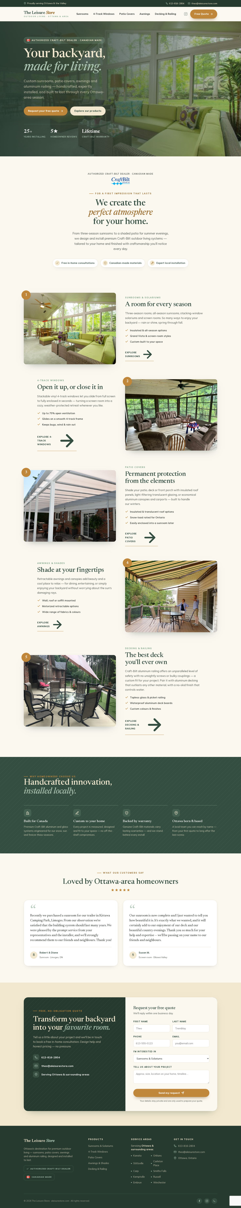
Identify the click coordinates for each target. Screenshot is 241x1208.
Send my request (169, 1092)
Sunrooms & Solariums (100, 1145)
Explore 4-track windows (44, 440)
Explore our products (87, 110)
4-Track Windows (103, 14)
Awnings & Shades (98, 1163)
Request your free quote (43, 110)
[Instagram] (186, 14)
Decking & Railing (165, 14)
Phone (137, 1036)
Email (176, 1036)
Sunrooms (82, 14)
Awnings (145, 14)
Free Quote (201, 13)
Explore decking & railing (132, 725)
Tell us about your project (152, 1067)
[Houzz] (214, 1201)
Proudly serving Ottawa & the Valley (46, 3)
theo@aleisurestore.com (204, 3)
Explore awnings (43, 624)
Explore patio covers (131, 537)
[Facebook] (199, 1201)
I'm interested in (144, 1051)
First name (140, 1021)
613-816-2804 (176, 3)
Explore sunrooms (132, 354)
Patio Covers (127, 14)
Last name (179, 1021)
